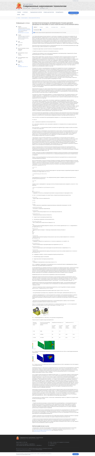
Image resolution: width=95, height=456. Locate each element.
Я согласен (75, 454)
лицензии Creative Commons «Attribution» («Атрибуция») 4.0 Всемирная (40, 448)
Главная (19, 12)
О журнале (25, 12)
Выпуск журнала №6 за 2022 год (34, 17)
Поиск (23, 14)
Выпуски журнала (24, 17)
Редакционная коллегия (36, 12)
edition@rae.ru (39, 445)
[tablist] (55, 27)
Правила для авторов (49, 12)
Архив (18, 14)
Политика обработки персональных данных (23, 450)
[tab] (35, 27)
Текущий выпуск (59, 12)
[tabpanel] (55, 31)
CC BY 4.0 (21, 62)
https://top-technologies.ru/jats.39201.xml (23, 66)
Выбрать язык (76, 0)
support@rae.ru (32, 443)
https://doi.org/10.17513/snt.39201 (23, 32)
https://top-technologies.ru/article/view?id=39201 (42, 430)
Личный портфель (74, 12)
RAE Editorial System (39, 449)
